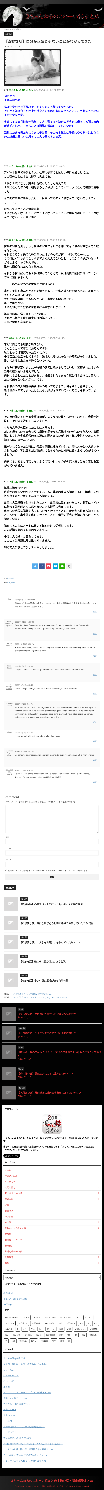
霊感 (62, 1341)
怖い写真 (16, 1335)
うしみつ (7, 1420)
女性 (25, 1329)
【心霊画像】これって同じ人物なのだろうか (32, 994)
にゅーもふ (8, 1369)
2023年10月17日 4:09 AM (24, 751)
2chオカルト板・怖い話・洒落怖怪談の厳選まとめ (28, 1449)
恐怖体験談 (50, 1335)
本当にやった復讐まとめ (15, 1298)
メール (8, 848)
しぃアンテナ (9, 1432)
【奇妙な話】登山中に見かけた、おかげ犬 (43, 961)
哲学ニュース (9, 1409)
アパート (25, 1317)
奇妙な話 (10, 578)
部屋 (13, 1341)
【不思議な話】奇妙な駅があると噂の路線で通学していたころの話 (56, 923)
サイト (8, 859)
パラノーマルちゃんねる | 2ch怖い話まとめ (24, 1460)
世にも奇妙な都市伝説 (14, 1358)
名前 (7, 837)
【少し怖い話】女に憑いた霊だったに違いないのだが (47, 1013)
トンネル (88, 1317)
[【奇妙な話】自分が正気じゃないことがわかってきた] (55, 566)
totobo (9, 732)
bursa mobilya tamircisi (9, 686)
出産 (8, 582)
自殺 (83, 1335)
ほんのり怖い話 (11, 1317)
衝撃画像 (93, 1335)
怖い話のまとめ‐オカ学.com (17, 1438)
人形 (60, 1323)
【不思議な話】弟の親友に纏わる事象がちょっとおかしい (49, 1092)
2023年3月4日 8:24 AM (24, 685)
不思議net (8, 1293)
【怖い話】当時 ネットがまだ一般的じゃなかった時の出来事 (39, 997)
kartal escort (9, 667)
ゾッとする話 (65, 1317)
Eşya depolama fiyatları (9, 623)
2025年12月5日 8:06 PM (24, 770)
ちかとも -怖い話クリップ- (17, 1403)
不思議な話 (23, 1323)
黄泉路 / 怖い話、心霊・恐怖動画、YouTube (25, 1364)
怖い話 (39, 1335)
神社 (69, 1335)
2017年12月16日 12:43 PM (25, 600)
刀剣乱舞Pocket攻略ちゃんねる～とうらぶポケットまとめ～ (33, 1443)
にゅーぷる (8, 1381)
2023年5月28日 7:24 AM (24, 704)
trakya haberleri (9, 644)
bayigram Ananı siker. (9, 753)
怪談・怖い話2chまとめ (15, 1398)
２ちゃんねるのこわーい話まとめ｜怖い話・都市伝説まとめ (52, 1480)
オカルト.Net (9, 1415)
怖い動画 (28, 1335)
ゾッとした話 (50, 1317)
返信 (95, 611)
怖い (7, 1335)
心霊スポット (80, 1329)
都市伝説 (23, 1341)
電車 (54, 1341)
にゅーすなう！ (11, 1375)
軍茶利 (6, 1386)
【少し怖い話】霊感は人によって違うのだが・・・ (46, 1073)
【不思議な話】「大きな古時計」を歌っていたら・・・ (50, 942)
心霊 (69, 1329)
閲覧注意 (44, 1341)
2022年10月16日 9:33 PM (24, 644)
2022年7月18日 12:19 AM (24, 622)
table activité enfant (9, 772)
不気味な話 (49, 1323)
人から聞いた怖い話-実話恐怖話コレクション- (26, 1455)
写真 (81, 1323)
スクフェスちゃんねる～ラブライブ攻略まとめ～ (27, 1392)
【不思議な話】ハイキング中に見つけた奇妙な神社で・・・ (50, 1033)
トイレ (77, 1317)
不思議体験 (36, 1323)
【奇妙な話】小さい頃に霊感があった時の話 (44, 980)
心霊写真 (94, 1329)
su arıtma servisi (9, 704)
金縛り (33, 1341)
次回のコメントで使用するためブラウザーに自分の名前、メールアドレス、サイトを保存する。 (48, 870)
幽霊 (61, 1329)
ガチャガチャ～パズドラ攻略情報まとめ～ (24, 1426)
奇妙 (95, 1323)
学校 (41, 1329)
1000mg (7, 1304)
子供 (13, 582)
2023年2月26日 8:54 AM (24, 666)
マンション (9, 1323)
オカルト (37, 1317)
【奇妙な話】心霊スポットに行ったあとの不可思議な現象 (51, 904)
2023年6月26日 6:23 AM (24, 733)
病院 (61, 1335)
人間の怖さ (70, 1323)
